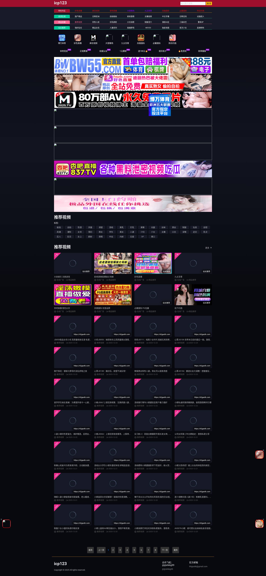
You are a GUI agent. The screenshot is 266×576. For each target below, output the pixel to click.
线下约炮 (178, 308)
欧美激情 (130, 16)
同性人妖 (95, 22)
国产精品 (78, 16)
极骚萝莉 (130, 28)
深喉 (184, 232)
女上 (80, 237)
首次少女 (183, 28)
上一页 (101, 550)
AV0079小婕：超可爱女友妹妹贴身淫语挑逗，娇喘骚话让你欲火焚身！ (205, 528)
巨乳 (132, 227)
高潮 (59, 232)
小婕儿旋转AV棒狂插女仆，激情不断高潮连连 (113, 528)
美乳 (122, 227)
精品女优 (95, 28)
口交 (174, 232)
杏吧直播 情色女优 (62, 308)
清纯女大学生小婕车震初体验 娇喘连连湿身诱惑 (114, 465)
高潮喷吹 (200, 28)
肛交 (69, 237)
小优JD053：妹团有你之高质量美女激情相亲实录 (115, 340)
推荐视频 (78, 22)
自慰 (205, 227)
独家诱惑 (165, 28)
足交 (195, 232)
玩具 (195, 227)
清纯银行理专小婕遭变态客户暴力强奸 (150, 402)
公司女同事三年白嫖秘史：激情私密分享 (192, 434)
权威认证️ (103, 51)
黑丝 (174, 227)
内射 (122, 237)
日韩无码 (183, 16)
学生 (111, 232)
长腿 (153, 227)
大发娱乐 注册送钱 (62, 277)
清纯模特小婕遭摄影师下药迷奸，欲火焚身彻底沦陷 (156, 465)
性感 (80, 227)
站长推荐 (62, 28)
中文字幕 (165, 16)
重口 (153, 237)
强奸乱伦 (78, 28)
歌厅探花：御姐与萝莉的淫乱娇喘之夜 (70, 371)
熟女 (101, 232)
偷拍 (59, 227)
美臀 (142, 227)
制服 (184, 227)
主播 (163, 232)
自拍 (69, 227)
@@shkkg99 (167, 569)
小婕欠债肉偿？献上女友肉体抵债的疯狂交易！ (195, 465)
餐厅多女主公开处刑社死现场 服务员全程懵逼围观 (155, 497)
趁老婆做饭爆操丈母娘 (104, 277)
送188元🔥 (143, 51)
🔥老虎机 (182, 51)
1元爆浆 (123, 51)
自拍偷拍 (113, 16)
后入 (59, 237)
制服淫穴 (148, 22)
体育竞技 (64, 51)
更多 (207, 248)
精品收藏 (62, 22)
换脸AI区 (165, 22)
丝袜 (163, 227)
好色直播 (138, 277)
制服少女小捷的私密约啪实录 (66, 528)
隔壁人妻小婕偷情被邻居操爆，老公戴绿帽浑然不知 (76, 497)
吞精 (101, 237)
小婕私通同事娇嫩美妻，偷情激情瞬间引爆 (193, 402)
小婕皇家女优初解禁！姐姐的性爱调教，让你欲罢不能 (117, 497)
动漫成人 (200, 16)
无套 (132, 237)
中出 (111, 237)
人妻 (132, 232)
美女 (122, 232)
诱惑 (101, 227)
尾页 (176, 550)
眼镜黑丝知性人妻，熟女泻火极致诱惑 (150, 371)
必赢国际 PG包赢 (141, 308)
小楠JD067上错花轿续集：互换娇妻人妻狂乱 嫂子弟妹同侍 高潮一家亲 (124, 402)
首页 (90, 550)
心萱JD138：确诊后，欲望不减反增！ (110, 371)
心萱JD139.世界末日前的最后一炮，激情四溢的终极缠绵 (199, 340)
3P (142, 237)
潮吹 (69, 232)
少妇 (142, 232)
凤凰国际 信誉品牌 (102, 308)
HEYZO (148, 28)
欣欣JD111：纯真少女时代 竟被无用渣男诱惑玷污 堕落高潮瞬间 (161, 340)
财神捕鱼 (202, 51)
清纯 (111, 227)
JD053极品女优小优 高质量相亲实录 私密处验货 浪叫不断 (79, 340)
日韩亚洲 (95, 16)
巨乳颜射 (113, 22)
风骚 (90, 227)
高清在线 (62, 16)
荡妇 (90, 232)
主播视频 (148, 16)
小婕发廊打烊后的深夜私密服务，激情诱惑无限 (154, 528)
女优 (80, 232)
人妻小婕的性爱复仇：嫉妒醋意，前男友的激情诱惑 (76, 434)
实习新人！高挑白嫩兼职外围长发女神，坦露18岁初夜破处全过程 (162, 434)
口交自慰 (130, 22)
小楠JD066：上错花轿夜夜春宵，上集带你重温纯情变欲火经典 (121, 434)
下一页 (165, 550)
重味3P (201, 22)
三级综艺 (183, 22)
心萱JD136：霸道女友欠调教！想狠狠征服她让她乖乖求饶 (200, 371)
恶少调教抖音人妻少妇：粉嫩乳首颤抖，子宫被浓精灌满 (199, 497)
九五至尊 (178, 277)
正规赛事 (84, 51)
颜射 (90, 237)
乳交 (205, 232)
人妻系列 (113, 28)
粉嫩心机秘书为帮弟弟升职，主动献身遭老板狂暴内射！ (78, 465)
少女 (153, 232)
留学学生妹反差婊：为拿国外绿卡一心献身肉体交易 (76, 402)
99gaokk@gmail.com (198, 566)
